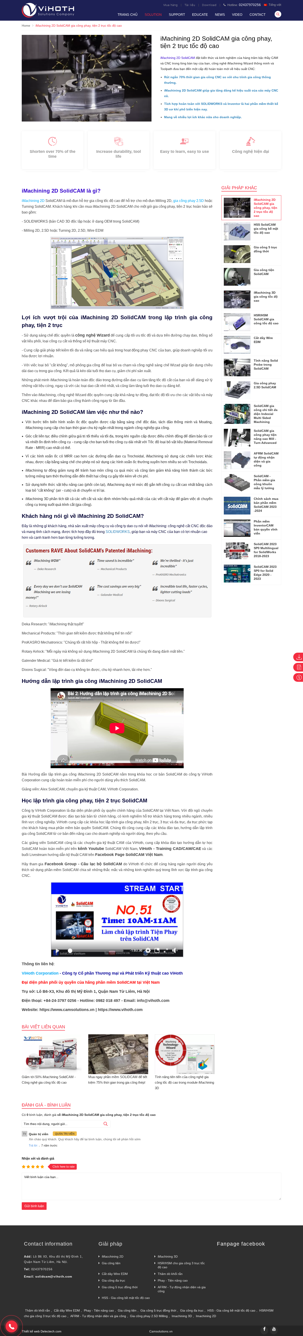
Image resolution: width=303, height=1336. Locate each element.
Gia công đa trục (113, 1280)
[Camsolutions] (48, 16)
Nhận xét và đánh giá (38, 1158)
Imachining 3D (182, 1316)
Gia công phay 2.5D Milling (149, 1316)
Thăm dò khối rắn (170, 1274)
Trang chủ (128, 14)
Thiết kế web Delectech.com (41, 1331)
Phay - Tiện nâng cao (173, 1280)
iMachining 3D (168, 1256)
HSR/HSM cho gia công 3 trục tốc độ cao (181, 1265)
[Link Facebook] (264, 1330)
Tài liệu (190, 5)
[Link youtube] (274, 1330)
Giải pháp (110, 1244)
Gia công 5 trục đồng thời (120, 1287)
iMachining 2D (33, 201)
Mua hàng (170, 5)
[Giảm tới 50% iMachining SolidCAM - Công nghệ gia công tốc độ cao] (52, 1053)
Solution (153, 14)
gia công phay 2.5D (188, 201)
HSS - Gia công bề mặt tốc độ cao (126, 1298)
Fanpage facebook (241, 1244)
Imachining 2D (206, 1316)
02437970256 (42, 1269)
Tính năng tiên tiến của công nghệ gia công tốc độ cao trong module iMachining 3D (184, 1082)
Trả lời (33, 1145)
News (220, 14)
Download (209, 5)
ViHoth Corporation (40, 973)
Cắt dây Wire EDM (115, 1274)
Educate (200, 14)
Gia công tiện (111, 1263)
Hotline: (243, 5)
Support (177, 14)
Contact (258, 14)
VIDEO (237, 14)
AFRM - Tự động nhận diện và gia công (182, 1289)
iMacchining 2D (112, 1256)
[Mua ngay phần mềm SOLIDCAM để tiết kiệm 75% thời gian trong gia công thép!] (118, 1053)
